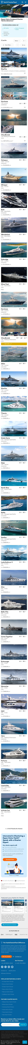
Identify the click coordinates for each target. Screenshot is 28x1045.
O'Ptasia (4, 907)
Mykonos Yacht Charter (7, 991)
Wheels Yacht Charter (7, 1004)
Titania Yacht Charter (7, 1012)
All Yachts (6, 28)
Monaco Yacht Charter (7, 984)
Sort (24, 45)
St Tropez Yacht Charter (8, 981)
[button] (24, 150)
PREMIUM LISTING (5, 318)
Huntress (4, 101)
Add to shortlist (25, 73)
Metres (16, 40)
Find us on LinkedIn (12, 967)
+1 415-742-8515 (20, 963)
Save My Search (21, 880)
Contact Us (4, 970)
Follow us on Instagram (9, 967)
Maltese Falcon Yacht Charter (9, 1002)
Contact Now (10, 859)
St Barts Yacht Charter (7, 986)
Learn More (9, 1043)
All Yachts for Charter (10, 924)
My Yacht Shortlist (8, 880)
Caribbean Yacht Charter (8, 994)
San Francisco (19, 960)
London (3, 960)
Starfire (4, 69)
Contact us (18, 956)
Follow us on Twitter (5, 967)
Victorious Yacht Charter (8, 1007)
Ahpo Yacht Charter (7, 1014)
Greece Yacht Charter (7, 989)
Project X (17, 907)
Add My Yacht (12, 970)
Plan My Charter (6, 956)
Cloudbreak (5, 135)
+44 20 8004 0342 (7, 963)
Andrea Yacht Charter (7, 1009)
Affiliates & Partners (6, 973)
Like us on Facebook (2, 967)
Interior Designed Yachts (19, 28)
